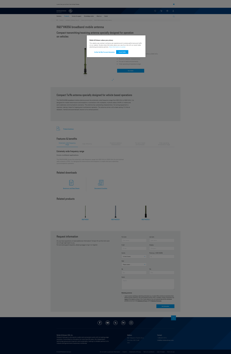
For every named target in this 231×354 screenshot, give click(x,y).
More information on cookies (117, 47)
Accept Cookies (122, 52)
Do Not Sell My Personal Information (104, 52)
